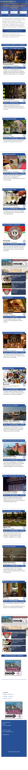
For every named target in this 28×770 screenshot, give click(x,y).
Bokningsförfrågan (14, 67)
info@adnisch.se (9, 731)
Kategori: (22, 10)
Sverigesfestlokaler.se (8, 1)
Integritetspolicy (5, 734)
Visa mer (6, 67)
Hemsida (22, 67)
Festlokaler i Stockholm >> (8, 694)
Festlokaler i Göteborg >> (8, 696)
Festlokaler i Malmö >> (8, 698)
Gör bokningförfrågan (14, 30)
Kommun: (12, 10)
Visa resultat (14, 15)
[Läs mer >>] (13, 667)
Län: (2, 10)
